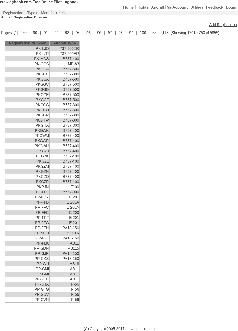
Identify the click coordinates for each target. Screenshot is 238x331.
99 (131, 33)
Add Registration (223, 25)
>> (154, 33)
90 (35, 33)
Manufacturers (53, 13)
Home (128, 7)
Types (32, 13)
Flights (142, 7)
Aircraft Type (64, 43)
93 (67, 33)
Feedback (214, 7)
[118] (165, 33)
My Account (177, 7)
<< (25, 33)
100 (143, 33)
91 (46, 33)
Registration (13, 13)
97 (110, 33)
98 (121, 33)
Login (231, 7)
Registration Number (27, 43)
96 (99, 33)
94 (78, 33)
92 (56, 33)
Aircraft (157, 7)
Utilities (196, 7)
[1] (16, 33)
